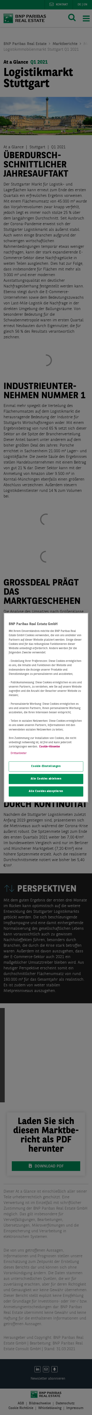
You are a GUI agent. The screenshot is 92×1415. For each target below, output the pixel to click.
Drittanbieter (19, 753)
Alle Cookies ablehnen (46, 778)
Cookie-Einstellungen (46, 766)
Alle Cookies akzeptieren (46, 791)
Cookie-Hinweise (49, 746)
